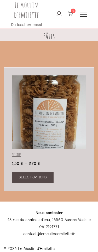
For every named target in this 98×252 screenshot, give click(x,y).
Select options (33, 177)
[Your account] (58, 14)
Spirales (16, 154)
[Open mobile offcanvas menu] (83, 14)
